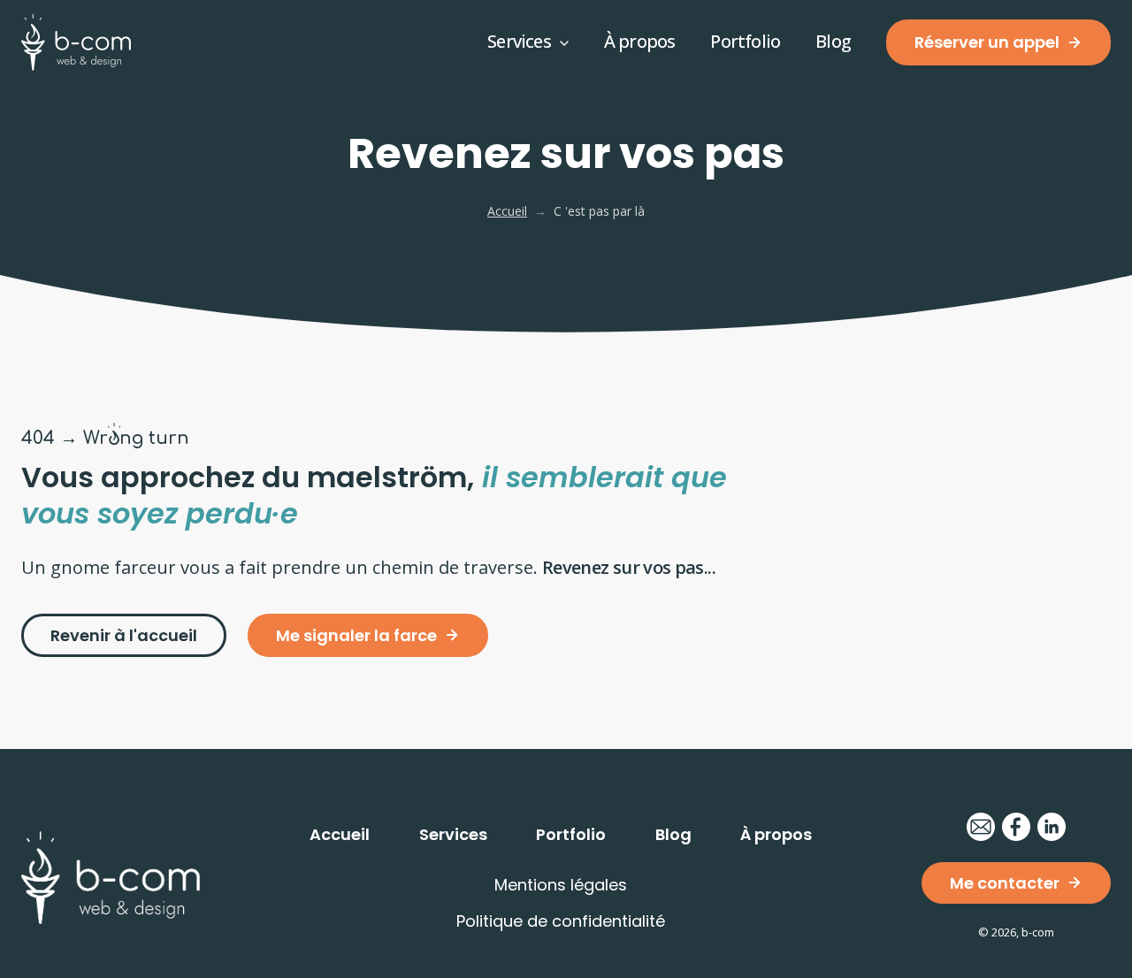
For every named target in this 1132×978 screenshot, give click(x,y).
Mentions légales (560, 885)
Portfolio (745, 41)
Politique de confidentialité (560, 921)
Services (519, 41)
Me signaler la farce (356, 635)
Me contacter (1004, 883)
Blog (833, 41)
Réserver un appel (986, 42)
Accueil (507, 210)
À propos (640, 41)
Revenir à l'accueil (123, 635)
